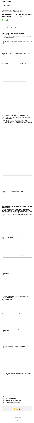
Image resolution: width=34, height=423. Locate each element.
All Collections (4, 10)
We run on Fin (17, 420)
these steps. (28, 296)
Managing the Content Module (17, 10)
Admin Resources (9, 10)
